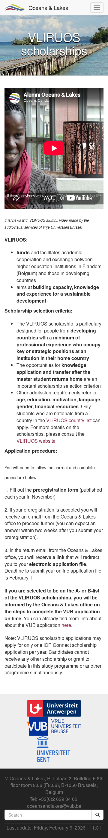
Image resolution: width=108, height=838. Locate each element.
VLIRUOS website (36, 440)
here (66, 624)
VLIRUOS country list (69, 420)
